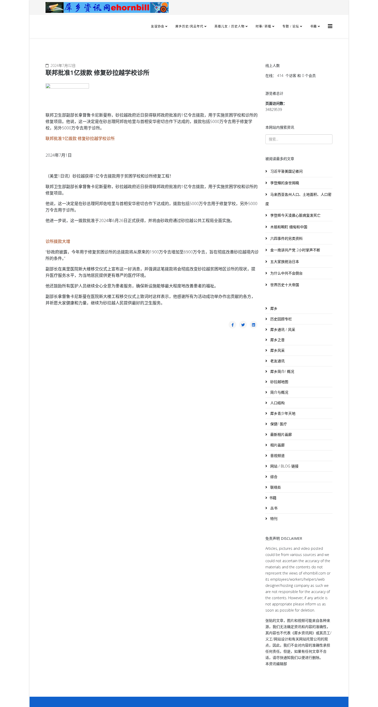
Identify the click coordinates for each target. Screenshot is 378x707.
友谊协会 (157, 26)
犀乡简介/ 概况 (281, 371)
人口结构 (277, 402)
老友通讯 (277, 360)
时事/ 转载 (263, 26)
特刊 (273, 518)
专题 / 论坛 (290, 26)
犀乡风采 (277, 350)
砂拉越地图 (278, 381)
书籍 (313, 26)
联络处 (275, 487)
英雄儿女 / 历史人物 (230, 26)
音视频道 (277, 455)
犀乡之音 (277, 339)
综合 (273, 476)
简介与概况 (278, 392)
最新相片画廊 (280, 434)
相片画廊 (277, 445)
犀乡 (273, 308)
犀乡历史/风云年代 (189, 26)
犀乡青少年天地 (282, 413)
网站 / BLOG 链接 (284, 466)
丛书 (273, 508)
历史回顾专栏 (280, 318)
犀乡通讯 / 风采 (282, 329)
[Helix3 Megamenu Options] (330, 26)
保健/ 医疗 (278, 423)
